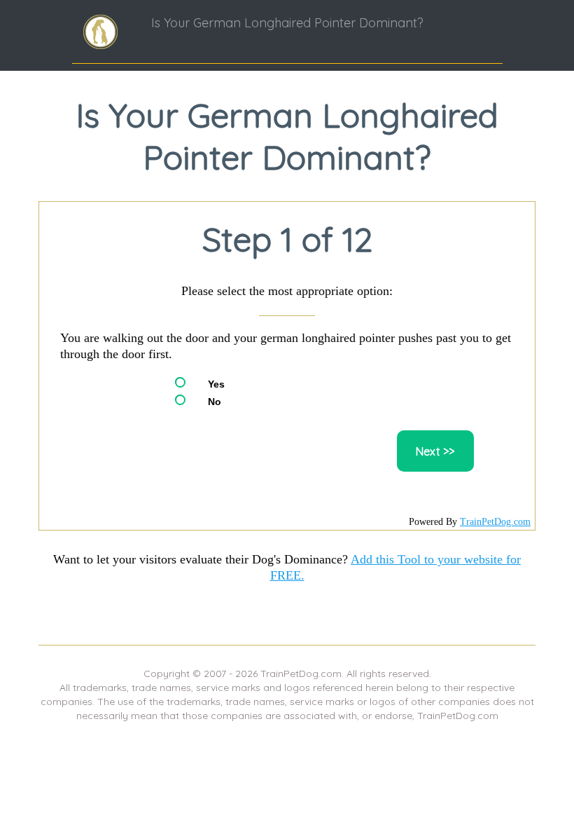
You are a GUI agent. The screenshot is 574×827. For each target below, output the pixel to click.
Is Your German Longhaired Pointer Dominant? (287, 23)
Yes (216, 384)
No (214, 401)
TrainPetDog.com (495, 522)
